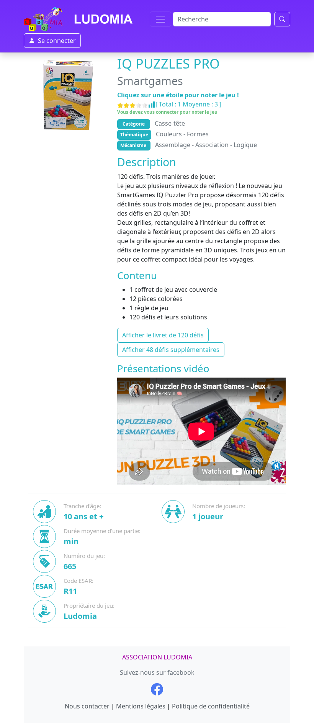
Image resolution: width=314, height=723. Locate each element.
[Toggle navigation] (160, 19)
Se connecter (57, 40)
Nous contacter (87, 706)
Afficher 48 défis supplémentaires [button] (170, 349)
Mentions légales (140, 706)
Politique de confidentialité (211, 706)
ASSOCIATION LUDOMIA (157, 657)
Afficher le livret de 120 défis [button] (163, 335)
